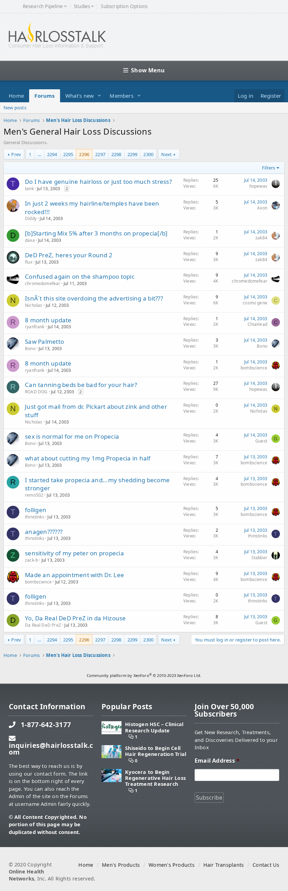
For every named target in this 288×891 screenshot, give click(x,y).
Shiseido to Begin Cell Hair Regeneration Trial (155, 751)
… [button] (39, 154)
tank (29, 189)
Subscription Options (124, 6)
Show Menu (148, 70)
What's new (79, 95)
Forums (44, 95)
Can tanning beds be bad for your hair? (81, 385)
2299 (132, 154)
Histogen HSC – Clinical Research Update (154, 727)
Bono (30, 348)
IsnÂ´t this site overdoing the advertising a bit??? (94, 298)
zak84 (261, 238)
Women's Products (171, 864)
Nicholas (33, 305)
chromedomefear (42, 283)
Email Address (217, 760)
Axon (262, 208)
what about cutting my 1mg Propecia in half (88, 458)
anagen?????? (44, 532)
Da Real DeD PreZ (43, 625)
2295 (68, 154)
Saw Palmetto (44, 341)
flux (28, 262)
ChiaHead (257, 324)
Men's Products (121, 864)
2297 (100, 154)
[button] (99, 95)
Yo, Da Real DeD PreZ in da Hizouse (75, 618)
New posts (15, 107)
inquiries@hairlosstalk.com (51, 749)
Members (121, 95)
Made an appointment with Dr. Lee (74, 575)
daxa (30, 240)
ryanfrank (35, 327)
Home (16, 95)
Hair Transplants (223, 864)
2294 (52, 154)
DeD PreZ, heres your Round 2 (68, 255)
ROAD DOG (36, 392)
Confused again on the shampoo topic (80, 276)
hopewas (258, 186)
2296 (84, 154)
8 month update (48, 320)
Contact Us (266, 864)
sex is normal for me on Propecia (72, 436)
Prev (16, 154)
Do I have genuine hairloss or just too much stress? (98, 181)
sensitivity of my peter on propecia (74, 553)
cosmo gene (255, 303)
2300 (148, 154)
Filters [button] (268, 167)
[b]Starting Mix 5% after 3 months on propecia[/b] (96, 233)
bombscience (254, 368)
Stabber (259, 558)
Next (166, 154)
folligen (35, 510)
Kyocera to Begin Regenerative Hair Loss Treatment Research (155, 778)
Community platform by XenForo (144, 675)
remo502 (34, 495)
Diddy (31, 218)
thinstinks (34, 517)
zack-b (31, 560)
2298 (116, 154)
